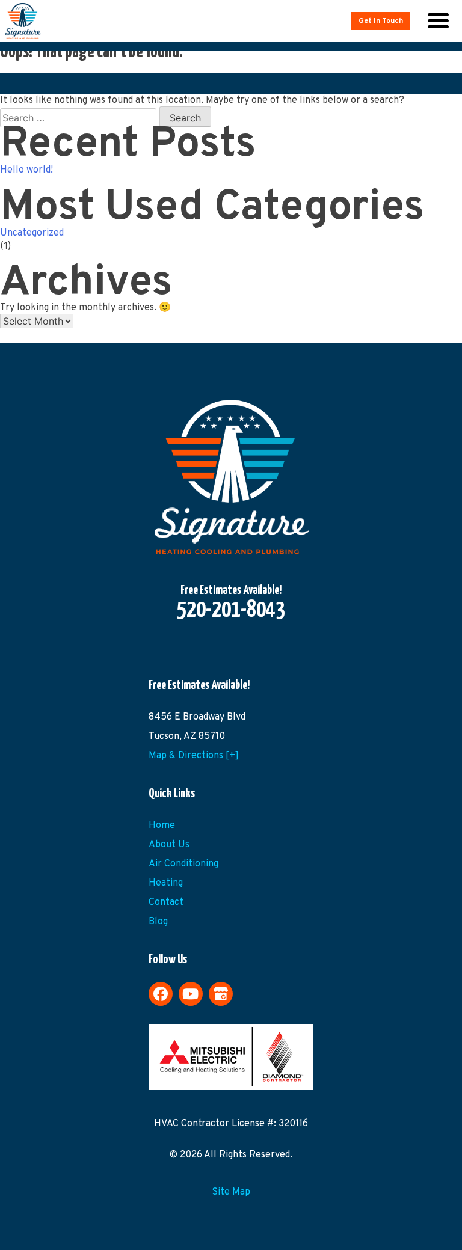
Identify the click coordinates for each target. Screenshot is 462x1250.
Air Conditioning (183, 864)
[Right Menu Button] (438, 21)
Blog (158, 922)
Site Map (231, 1192)
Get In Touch (381, 21)
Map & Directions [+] (194, 756)
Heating (166, 883)
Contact (166, 902)
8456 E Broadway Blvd (197, 717)
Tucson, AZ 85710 (187, 737)
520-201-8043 (231, 611)
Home (162, 826)
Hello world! (26, 170)
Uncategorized (32, 233)
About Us (169, 845)
